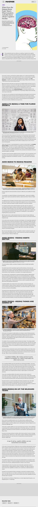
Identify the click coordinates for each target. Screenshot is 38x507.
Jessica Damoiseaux (18, 89)
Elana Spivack (6, 47)
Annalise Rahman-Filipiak (26, 188)
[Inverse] (10, 1)
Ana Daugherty (9, 329)
